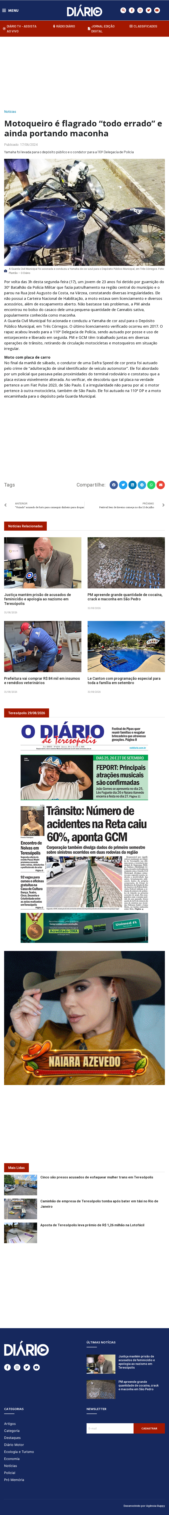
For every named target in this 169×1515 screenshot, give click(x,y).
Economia (12, 1459)
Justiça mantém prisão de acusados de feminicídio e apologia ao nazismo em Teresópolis (37, 599)
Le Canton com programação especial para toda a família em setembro (124, 680)
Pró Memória (14, 1480)
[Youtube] (157, 10)
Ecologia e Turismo (19, 1452)
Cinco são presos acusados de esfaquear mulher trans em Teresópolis (96, 1177)
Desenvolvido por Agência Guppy (144, 1505)
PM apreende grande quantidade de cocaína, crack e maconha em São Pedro (125, 597)
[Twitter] (148, 10)
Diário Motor (14, 1445)
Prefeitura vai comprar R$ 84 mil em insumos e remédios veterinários (42, 680)
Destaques (12, 1438)
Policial (9, 1473)
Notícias (10, 112)
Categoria (12, 1431)
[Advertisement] (86, 72)
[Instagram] (140, 10)
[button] (123, 10)
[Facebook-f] (132, 10)
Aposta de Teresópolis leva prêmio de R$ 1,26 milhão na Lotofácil (92, 1225)
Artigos (10, 1424)
